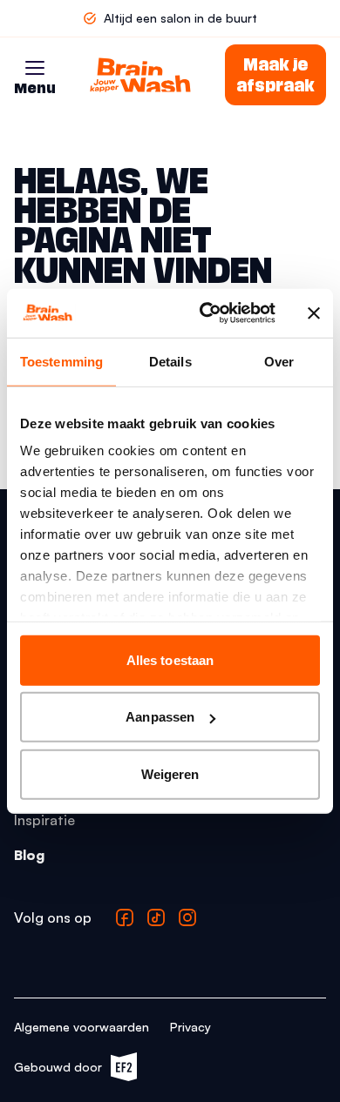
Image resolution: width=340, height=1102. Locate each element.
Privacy (190, 1026)
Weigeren (170, 773)
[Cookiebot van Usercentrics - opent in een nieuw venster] (206, 313)
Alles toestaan (170, 659)
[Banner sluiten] (314, 313)
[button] (35, 68)
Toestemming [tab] (61, 360)
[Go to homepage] (140, 74)
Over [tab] (279, 360)
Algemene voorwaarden (81, 1026)
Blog (29, 854)
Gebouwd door (66, 1070)
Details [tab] (170, 360)
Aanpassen (160, 716)
